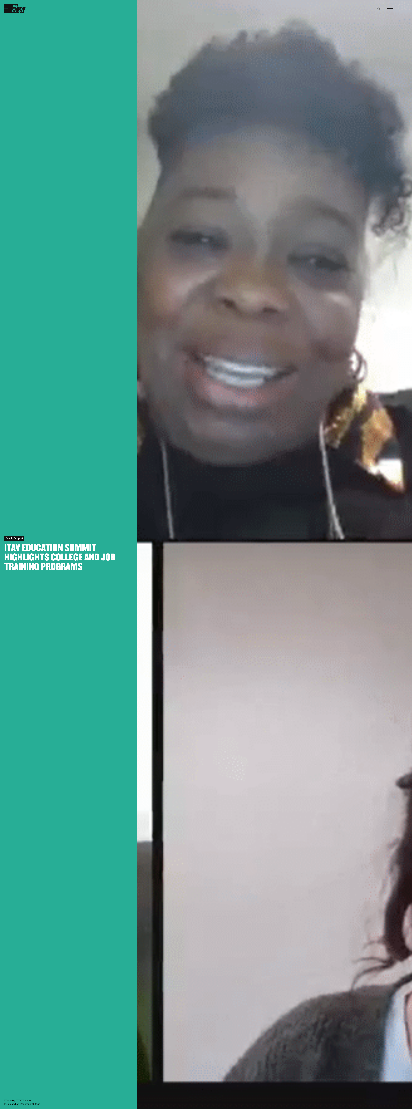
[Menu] (406, 9)
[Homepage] (15, 7)
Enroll (390, 9)
